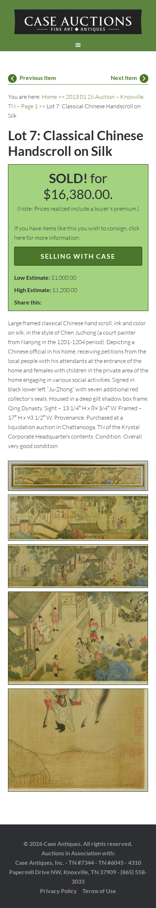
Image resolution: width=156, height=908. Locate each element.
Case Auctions (78, 21)
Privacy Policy (58, 890)
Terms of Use (99, 890)
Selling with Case (78, 256)
